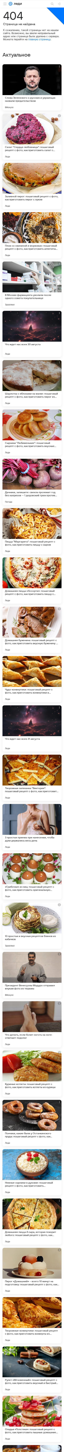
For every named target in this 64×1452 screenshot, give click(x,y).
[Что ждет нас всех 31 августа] (32, 728)
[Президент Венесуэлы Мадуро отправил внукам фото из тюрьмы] (32, 975)
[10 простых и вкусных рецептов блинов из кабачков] (32, 926)
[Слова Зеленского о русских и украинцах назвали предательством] (32, 87)
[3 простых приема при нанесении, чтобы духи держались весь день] (32, 827)
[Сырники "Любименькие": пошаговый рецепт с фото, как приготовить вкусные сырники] (32, 432)
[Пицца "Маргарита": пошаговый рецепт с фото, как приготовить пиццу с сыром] (32, 531)
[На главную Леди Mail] (17, 4)
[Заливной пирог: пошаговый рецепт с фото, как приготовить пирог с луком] (32, 186)
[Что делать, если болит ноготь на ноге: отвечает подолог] (32, 1024)
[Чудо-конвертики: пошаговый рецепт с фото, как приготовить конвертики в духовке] (32, 679)
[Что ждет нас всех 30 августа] (32, 334)
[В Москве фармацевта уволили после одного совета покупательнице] (32, 285)
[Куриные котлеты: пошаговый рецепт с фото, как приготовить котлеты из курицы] (32, 1074)
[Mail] (10, 4)
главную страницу (39, 39)
